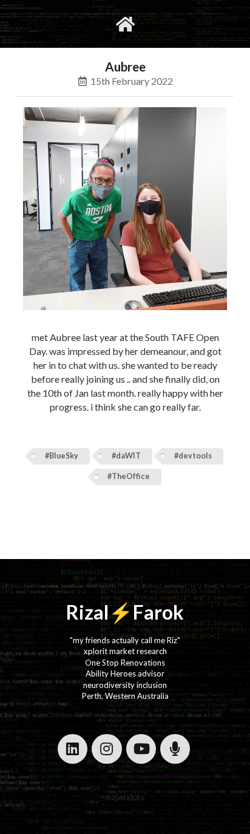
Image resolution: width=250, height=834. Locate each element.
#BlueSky (61, 455)
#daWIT (126, 455)
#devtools (193, 455)
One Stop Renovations (125, 662)
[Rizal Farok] (125, 24)
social (163, 23)
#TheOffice (128, 476)
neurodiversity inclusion (125, 685)
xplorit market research (125, 651)
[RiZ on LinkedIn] (72, 749)
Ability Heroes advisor (125, 673)
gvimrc (76, 23)
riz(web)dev (125, 797)
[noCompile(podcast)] (175, 749)
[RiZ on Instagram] (106, 749)
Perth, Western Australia (125, 696)
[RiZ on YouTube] (141, 749)
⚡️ (121, 612)
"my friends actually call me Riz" (125, 640)
